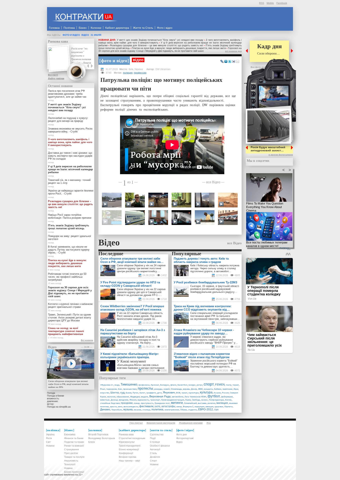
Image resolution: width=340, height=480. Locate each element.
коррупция (199, 406)
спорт (209, 384)
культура (206, 392)
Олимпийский (190, 403)
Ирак (236, 389)
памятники (227, 389)
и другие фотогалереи (281, 155)
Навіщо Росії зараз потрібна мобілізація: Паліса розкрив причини (69, 216)
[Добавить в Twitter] (229, 61)
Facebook (281, 3)
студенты (192, 410)
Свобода (196, 400)
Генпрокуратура (216, 400)
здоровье (218, 406)
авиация (209, 406)
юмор (179, 406)
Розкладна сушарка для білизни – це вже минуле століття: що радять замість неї (156, 45)
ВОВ (178, 393)
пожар (137, 403)
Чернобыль (116, 410)
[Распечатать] (233, 61)
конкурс (192, 385)
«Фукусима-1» (106, 385)
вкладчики (123, 400)
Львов (188, 400)
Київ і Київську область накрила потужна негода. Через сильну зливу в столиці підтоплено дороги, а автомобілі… (214, 268)
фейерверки (227, 397)
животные (105, 400)
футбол (214, 396)
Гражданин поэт (162, 403)
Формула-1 (188, 406)
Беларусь (164, 385)
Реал (102, 389)
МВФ (200, 389)
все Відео (213, 182)
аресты (113, 406)
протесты (145, 388)
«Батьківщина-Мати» (129, 364)
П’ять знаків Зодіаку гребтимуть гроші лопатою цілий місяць (68, 227)
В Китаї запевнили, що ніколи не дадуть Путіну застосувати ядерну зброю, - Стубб (69, 249)
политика (157, 409)
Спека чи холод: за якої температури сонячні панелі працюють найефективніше (66, 331)
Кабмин (217, 389)
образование (122, 397)
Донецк (114, 400)
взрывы (186, 389)
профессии (140, 72)
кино (120, 406)
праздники (127, 403)
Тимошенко (129, 384)
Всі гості (53, 75)
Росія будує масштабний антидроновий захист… (268, 149)
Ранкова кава (58, 41)
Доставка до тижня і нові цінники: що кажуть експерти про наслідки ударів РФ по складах (70, 155)
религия (211, 403)
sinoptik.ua (65, 406)
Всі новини (87, 340)
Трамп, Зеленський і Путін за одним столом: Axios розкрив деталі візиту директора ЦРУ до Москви (69, 317)
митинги (177, 402)
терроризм (111, 389)
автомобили (177, 397)
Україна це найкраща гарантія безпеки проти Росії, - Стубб (70, 192)
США (216, 410)
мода (117, 385)
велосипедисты (131, 406)
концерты (208, 389)
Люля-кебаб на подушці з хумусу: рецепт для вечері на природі (68, 119)
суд (122, 392)
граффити (151, 393)
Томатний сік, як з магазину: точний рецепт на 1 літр (69, 181)
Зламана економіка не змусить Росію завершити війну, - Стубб (70, 130)
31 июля (96, 35)
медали (144, 397)
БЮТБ (157, 406)
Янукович (169, 392)
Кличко (228, 400)
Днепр (194, 389)
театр (228, 385)
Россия (225, 393)
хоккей (167, 389)
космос (204, 400)
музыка (128, 409)
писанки (137, 410)
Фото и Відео (71, 35)
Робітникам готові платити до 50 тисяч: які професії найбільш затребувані (67, 276)
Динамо (105, 409)
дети (159, 393)
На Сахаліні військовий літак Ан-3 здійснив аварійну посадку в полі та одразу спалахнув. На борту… (138, 339)
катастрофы (168, 406)
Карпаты (229, 406)
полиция (128, 72)
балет (142, 393)
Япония (132, 400)
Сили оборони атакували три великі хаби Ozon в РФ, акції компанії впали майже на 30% (68, 384)
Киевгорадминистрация (172, 400)
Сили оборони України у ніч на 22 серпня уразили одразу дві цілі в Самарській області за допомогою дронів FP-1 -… (141, 292)
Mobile (270, 3)
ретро (199, 385)
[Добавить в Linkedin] (225, 61)
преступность (147, 403)
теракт (236, 385)
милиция (222, 402)
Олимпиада (176, 389)
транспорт (155, 400)
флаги (173, 385)
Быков (128, 393)
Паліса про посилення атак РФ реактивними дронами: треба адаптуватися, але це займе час (67, 93)
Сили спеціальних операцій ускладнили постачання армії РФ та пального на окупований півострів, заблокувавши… (215, 316)
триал (184, 393)
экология (111, 397)
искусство (104, 393)
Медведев (135, 397)
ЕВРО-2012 (205, 409)
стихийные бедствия (110, 403)
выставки (202, 403)
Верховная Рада (160, 396)
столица (146, 410)
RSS (261, 3)
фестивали (146, 406)
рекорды (158, 389)
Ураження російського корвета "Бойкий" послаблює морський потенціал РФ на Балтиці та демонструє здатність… (213, 363)
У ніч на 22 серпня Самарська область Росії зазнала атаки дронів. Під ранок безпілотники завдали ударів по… (140, 316)
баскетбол (182, 385)
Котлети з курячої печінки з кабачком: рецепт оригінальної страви (70, 305)
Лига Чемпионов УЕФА (195, 397)
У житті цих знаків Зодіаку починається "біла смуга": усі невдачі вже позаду (160, 40)
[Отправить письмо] (237, 61)
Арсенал (155, 385)
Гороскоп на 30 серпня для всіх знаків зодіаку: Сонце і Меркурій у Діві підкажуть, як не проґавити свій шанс (170, 49)
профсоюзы (144, 385)
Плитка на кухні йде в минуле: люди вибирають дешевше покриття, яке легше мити (179, 48)
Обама (183, 410)
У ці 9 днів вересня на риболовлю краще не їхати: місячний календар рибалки (70, 169)
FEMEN (220, 384)
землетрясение (171, 410)
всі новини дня (233, 51)
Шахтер (114, 392)
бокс (120, 389)
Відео (85, 35)
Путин (135, 393)
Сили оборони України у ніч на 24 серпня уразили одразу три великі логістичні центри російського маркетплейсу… (141, 268)
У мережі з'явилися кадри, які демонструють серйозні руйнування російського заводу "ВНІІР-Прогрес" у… (214, 339)
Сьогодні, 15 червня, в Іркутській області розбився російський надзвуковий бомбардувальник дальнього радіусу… (214, 289)
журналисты (143, 400)
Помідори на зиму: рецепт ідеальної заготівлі (69, 237)
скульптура (193, 393)
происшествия (130, 389)
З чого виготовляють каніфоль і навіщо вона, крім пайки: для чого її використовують (70, 142)
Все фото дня (258, 67)
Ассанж (217, 393)
